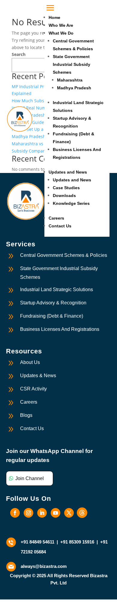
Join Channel (29, 478)
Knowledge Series (71, 203)
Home (54, 17)
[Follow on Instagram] (28, 513)
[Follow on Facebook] (15, 513)
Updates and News (68, 172)
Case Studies (66, 187)
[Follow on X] (69, 513)
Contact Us (60, 225)
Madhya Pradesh (74, 87)
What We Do (61, 33)
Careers (56, 218)
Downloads (64, 195)
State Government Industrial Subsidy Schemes (71, 64)
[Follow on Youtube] (55, 513)
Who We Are (61, 25)
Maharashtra (69, 80)
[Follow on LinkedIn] (42, 513)
